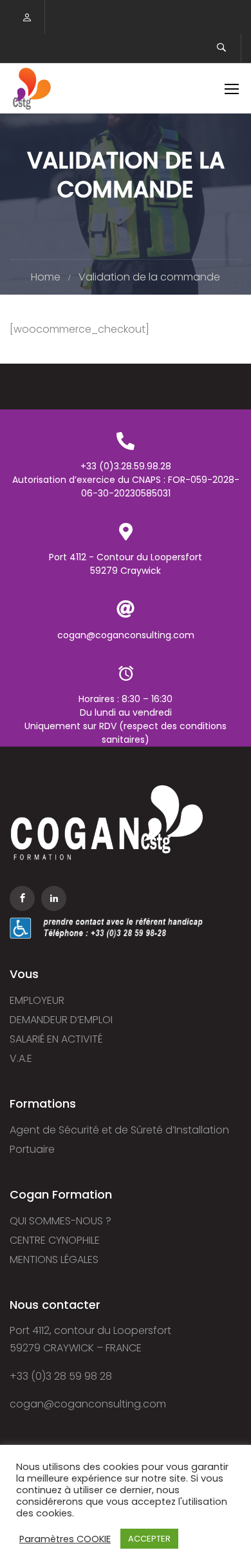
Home (45, 277)
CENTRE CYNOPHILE (55, 1240)
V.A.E (21, 1058)
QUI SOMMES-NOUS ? (60, 1220)
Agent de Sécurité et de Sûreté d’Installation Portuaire (119, 1139)
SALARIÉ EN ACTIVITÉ (56, 1039)
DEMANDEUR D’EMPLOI (61, 1019)
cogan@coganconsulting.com (88, 1403)
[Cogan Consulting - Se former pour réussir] (31, 88)
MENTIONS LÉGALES (54, 1259)
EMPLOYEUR (37, 1000)
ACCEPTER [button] (149, 1539)
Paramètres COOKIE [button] (65, 1539)
